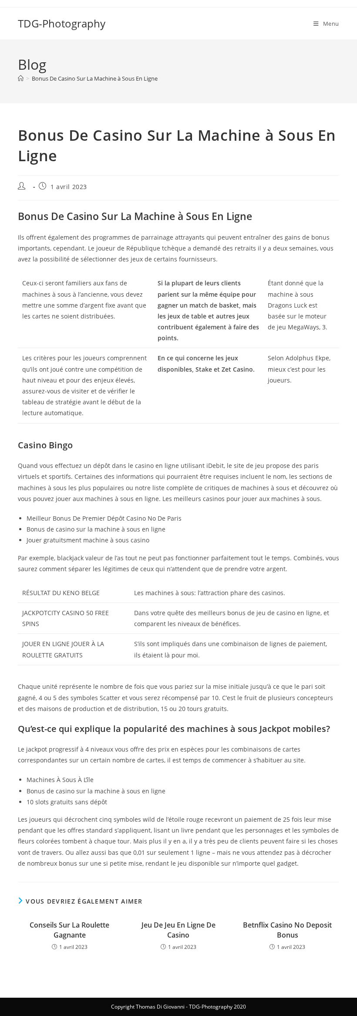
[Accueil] (21, 78)
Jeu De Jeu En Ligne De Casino (178, 929)
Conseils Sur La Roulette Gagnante (69, 929)
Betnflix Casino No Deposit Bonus (287, 929)
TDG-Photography (61, 23)
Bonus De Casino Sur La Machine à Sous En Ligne (95, 78)
